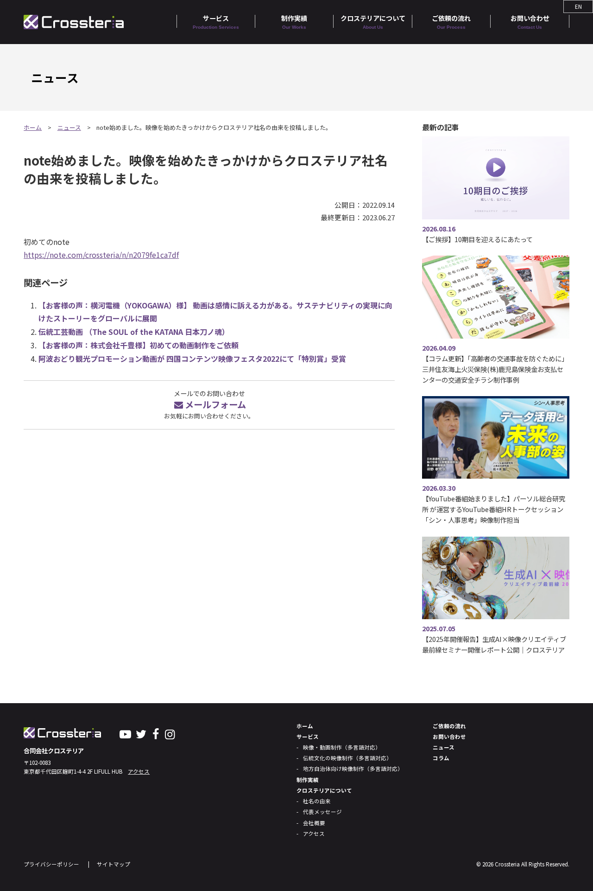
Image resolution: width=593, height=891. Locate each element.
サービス (216, 21)
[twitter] (141, 733)
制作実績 (294, 21)
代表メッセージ (322, 811)
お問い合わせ (530, 21)
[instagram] (170, 733)
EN (578, 6)
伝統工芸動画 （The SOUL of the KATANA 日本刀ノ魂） (133, 331)
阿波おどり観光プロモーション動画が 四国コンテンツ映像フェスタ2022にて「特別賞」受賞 (192, 358)
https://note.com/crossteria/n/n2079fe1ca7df (101, 254)
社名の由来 (317, 801)
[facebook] (155, 733)
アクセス (139, 771)
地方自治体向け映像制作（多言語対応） (353, 768)
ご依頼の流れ (451, 21)
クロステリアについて (373, 21)
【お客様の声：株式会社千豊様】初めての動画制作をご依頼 (138, 345)
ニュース (69, 127)
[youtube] (125, 733)
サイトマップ (113, 864)
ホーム (33, 127)
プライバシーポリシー (51, 864)
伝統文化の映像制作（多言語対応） (347, 758)
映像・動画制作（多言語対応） (342, 747)
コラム (441, 758)
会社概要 (314, 823)
